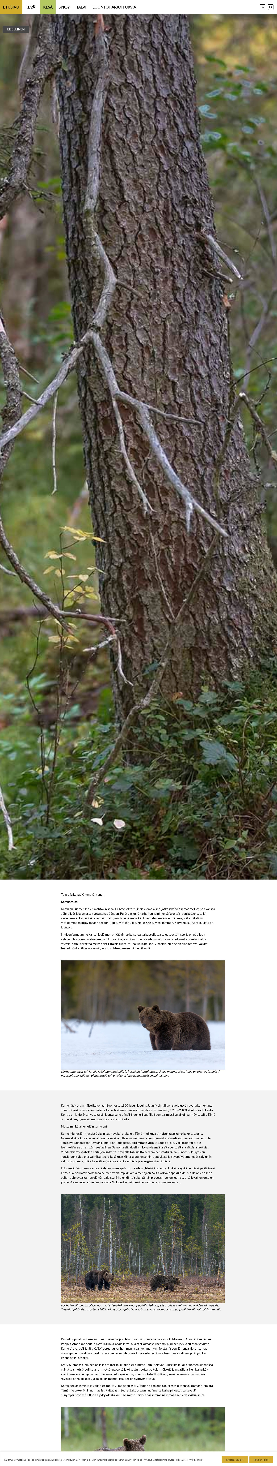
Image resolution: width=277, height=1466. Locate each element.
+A (271, 7)
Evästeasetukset (234, 1459)
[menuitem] (11, 7)
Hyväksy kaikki (261, 1459)
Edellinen (16, 29)
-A (262, 7)
